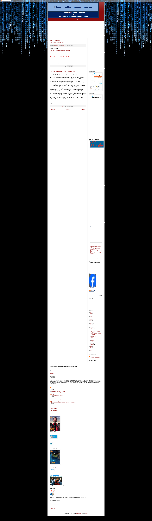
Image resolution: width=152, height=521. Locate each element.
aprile (92, 341)
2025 (91, 313)
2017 (91, 323)
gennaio (92, 344)
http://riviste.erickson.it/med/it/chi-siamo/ (57, 42)
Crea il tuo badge (91, 287)
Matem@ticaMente (54, 408)
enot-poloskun (78, 513)
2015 (91, 326)
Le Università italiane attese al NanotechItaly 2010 (95, 249)
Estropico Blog (53, 398)
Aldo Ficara (91, 273)
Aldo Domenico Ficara (94, 356)
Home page (68, 109)
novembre (93, 336)
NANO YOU (53, 508)
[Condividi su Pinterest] (72, 45)
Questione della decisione (55, 401)
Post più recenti (52, 109)
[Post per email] (66, 45)
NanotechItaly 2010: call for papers (95, 254)
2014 (91, 327)
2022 (91, 316)
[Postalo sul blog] (69, 45)
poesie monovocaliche (54, 388)
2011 (91, 349)
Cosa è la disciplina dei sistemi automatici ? (62, 71)
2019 (91, 320)
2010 (91, 350)
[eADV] (104, 35)
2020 (91, 319)
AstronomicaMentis (54, 405)
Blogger (86, 513)
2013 (91, 346)
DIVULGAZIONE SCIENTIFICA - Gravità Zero (58, 391)
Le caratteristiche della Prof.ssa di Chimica (57, 395)
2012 (91, 347)
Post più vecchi (83, 109)
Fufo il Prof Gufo (54, 394)
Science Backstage (54, 410)
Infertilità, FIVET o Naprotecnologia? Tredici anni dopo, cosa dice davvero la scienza (63, 392)
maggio (92, 340)
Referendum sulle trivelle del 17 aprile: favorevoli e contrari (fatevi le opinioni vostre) (63, 402)
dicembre (92, 328)
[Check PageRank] (52, 377)
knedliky (52, 387)
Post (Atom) (55, 111)
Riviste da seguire (55, 40)
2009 (91, 351)
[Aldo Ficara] (92, 286)
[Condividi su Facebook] (71, 45)
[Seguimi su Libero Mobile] (54, 370)
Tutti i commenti (53, 503)
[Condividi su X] (70, 45)
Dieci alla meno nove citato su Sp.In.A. (61, 50)
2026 (91, 312)
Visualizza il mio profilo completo (94, 357)
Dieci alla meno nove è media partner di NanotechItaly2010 (95, 256)
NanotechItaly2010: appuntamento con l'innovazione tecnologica (95, 258)
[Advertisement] (95, 119)
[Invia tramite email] (67, 45)
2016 (91, 324)
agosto (92, 337)
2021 (91, 317)
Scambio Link (52, 373)
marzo (92, 343)
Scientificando (53, 412)
